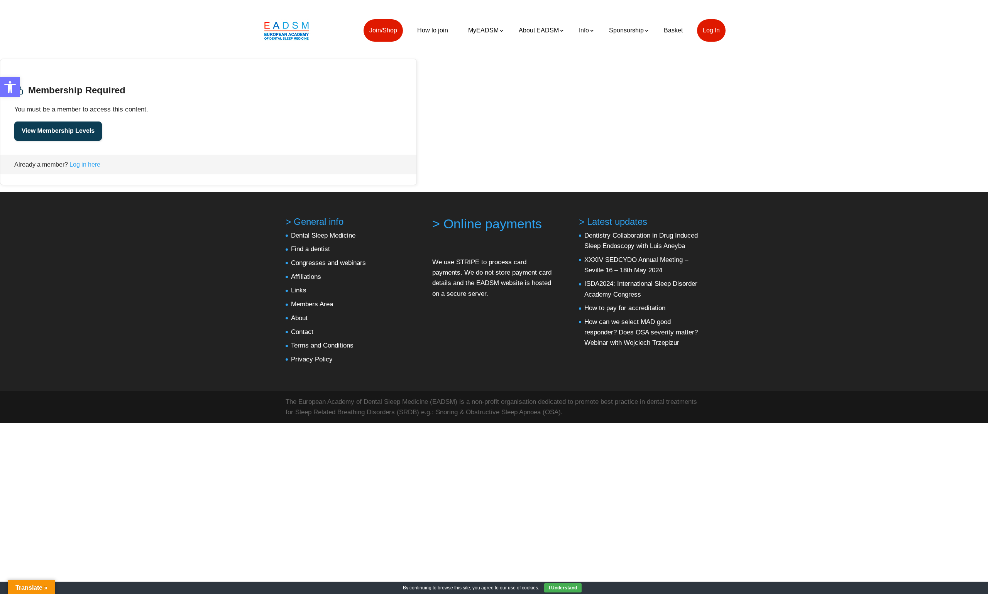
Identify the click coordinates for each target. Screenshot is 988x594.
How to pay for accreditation (624, 308)
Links (298, 290)
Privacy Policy (312, 359)
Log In (711, 30)
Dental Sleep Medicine (323, 235)
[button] (10, 87)
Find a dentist (310, 249)
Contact (302, 332)
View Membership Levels (58, 131)
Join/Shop (383, 30)
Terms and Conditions (322, 345)
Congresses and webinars (328, 263)
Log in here (84, 164)
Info (584, 30)
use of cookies (523, 588)
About (299, 318)
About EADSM (539, 30)
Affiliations (306, 276)
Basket (673, 30)
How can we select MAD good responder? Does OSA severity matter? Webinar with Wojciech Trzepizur (641, 332)
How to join (432, 30)
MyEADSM (483, 30)
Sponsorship (626, 30)
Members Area (312, 304)
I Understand (563, 588)
